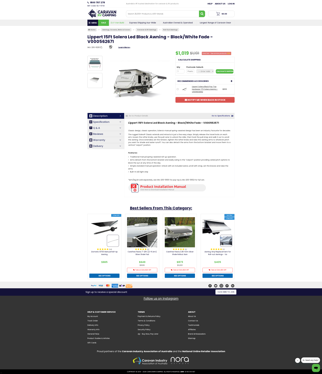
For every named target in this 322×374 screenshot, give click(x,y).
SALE (103, 22)
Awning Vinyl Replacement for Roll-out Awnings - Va (218, 253)
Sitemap (191, 338)
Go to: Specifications (221, 115)
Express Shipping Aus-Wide (142, 23)
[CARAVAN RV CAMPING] (102, 13)
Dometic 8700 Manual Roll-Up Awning (104, 253)
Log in (231, 3)
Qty (178, 67)
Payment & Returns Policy (149, 316)
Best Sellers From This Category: (161, 208)
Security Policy (144, 329)
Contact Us (193, 320)
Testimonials (193, 325)
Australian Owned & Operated (178, 23)
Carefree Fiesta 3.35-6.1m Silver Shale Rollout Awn (180, 253)
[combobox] (162, 13)
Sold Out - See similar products (216, 53)
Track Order (92, 320)
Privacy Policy (144, 325)
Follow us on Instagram (161, 298)
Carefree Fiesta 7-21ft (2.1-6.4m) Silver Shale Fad (142, 253)
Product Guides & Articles (98, 338)
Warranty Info (93, 329)
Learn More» (124, 47)
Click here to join (225, 292)
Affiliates (192, 329)
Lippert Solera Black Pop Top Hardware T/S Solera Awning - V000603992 (205, 89)
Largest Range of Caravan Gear (215, 23)
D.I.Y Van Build (117, 23)
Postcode (190, 67)
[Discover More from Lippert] (110, 48)
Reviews (98, 134)
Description (100, 115)
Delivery (98, 146)
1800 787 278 (97, 2)
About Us (220, 3)
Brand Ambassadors (197, 334)
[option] (95, 63)
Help (210, 3)
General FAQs (93, 334)
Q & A (96, 128)
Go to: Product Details (138, 115)
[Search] (202, 13)
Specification (101, 122)
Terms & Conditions (146, 320)
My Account (92, 316)
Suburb (199, 67)
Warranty (99, 140)
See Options (104, 275)
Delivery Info (92, 325)
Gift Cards (91, 342)
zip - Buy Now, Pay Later (148, 334)
